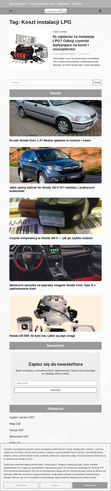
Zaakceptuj (90, 485)
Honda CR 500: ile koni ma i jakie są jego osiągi (42, 335)
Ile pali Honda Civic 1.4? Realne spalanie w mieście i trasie (50, 140)
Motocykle (15, 436)
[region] (55, 467)
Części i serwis (60, 32)
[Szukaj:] (51, 82)
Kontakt (77, 3)
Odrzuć (55, 485)
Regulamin (63, 3)
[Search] (100, 10)
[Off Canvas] (10, 11)
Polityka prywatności (42, 3)
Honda (13, 430)
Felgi (12, 423)
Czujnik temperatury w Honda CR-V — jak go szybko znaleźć (51, 238)
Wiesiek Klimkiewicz (67, 54)
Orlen (12, 442)
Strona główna (18, 3)
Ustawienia (21, 485)
